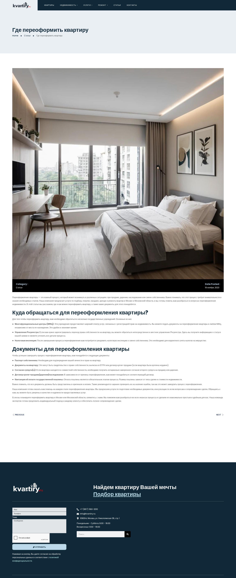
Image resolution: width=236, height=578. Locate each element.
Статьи (27, 35)
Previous (19, 414)
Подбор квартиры (117, 494)
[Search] (128, 534)
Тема (14, 517)
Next (218, 414)
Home (15, 35)
